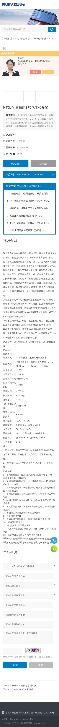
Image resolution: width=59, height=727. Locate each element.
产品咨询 (16, 163)
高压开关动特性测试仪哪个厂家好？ (28, 215)
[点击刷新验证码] (33, 650)
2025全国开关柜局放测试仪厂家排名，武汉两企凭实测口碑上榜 (31, 230)
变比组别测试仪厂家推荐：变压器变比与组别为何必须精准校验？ (31, 223)
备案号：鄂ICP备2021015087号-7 (18, 719)
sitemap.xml (39, 723)
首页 (17, 38)
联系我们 (43, 163)
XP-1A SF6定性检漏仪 (22, 689)
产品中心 (25, 38)
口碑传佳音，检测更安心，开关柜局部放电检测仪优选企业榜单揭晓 (31, 193)
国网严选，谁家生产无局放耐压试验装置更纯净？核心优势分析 (31, 208)
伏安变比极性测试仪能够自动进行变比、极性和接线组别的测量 (31, 201)
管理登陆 (28, 723)
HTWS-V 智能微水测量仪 (24, 685)
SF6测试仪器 (40, 38)
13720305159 (54, 540)
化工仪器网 (17, 723)
